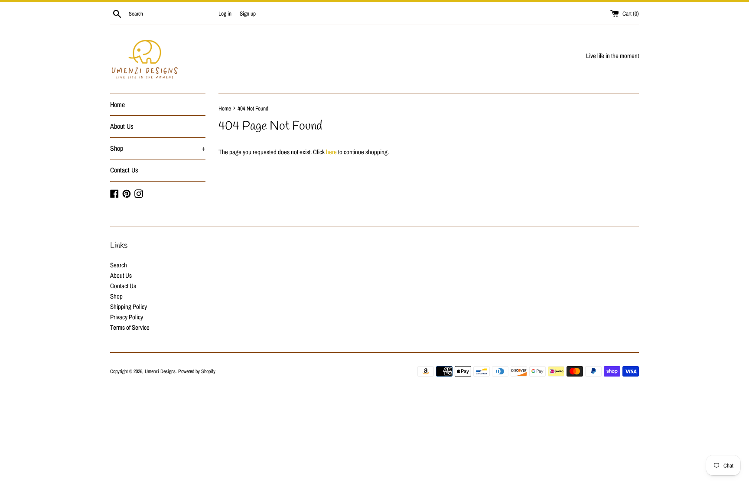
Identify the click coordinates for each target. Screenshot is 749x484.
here (331, 151)
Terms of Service (130, 327)
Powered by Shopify (196, 371)
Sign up (248, 13)
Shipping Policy (128, 306)
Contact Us (124, 170)
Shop (157, 148)
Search (118, 265)
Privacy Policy (126, 317)
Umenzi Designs (160, 371)
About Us (122, 126)
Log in (224, 13)
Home (117, 104)
